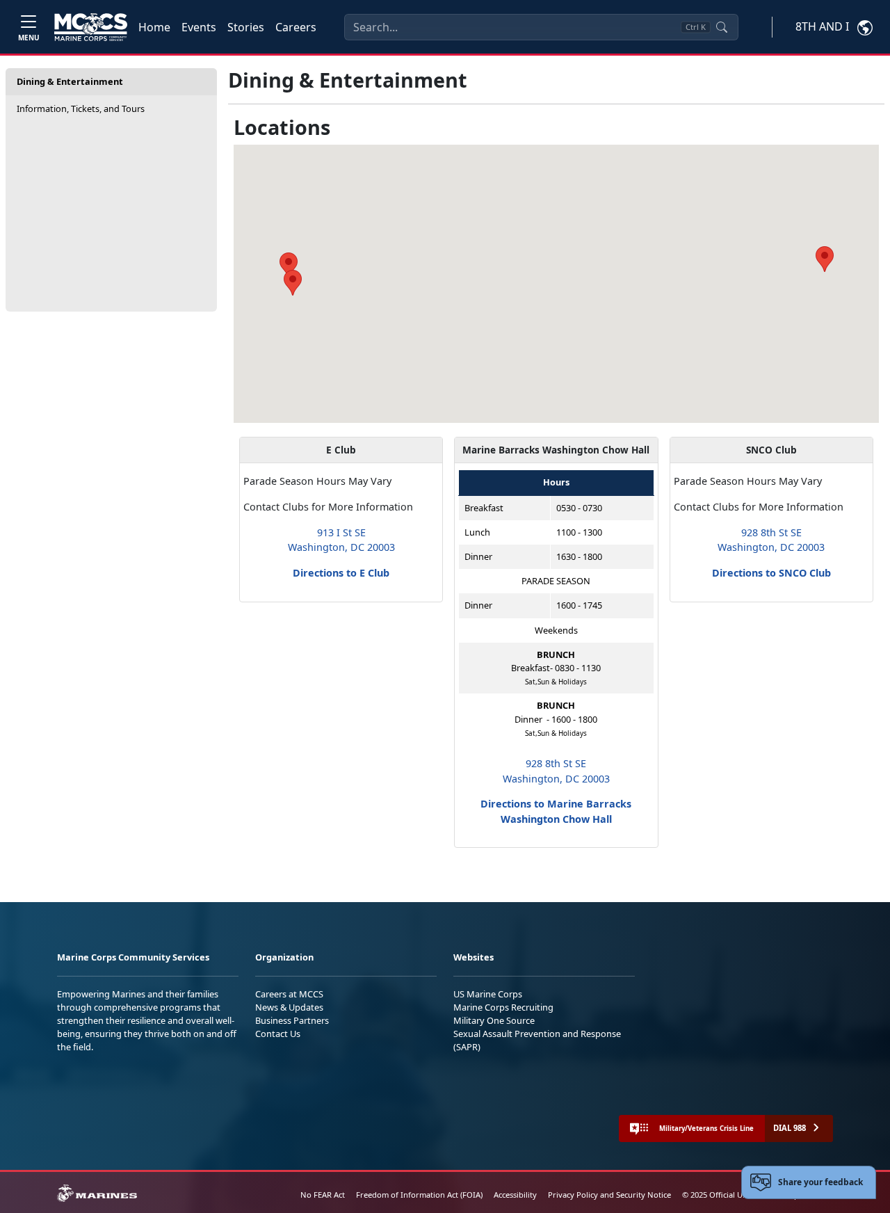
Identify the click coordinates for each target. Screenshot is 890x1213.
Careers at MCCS (289, 994)
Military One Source (494, 1020)
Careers (295, 27)
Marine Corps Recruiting (503, 1007)
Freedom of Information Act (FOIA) (419, 1194)
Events (198, 27)
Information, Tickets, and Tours (81, 108)
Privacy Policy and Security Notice (609, 1194)
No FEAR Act (322, 1194)
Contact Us (277, 1033)
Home (154, 27)
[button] (825, 259)
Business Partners (292, 1020)
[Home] (90, 27)
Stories (245, 27)
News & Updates (289, 1007)
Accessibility (515, 1194)
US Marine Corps (487, 994)
